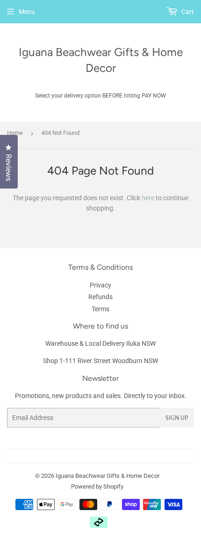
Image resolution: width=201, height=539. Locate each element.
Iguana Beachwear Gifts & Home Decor (101, 60)
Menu (27, 11)
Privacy (100, 285)
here (148, 198)
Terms (100, 309)
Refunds (100, 297)
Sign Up (176, 417)
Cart (187, 11)
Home (15, 132)
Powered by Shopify (97, 486)
